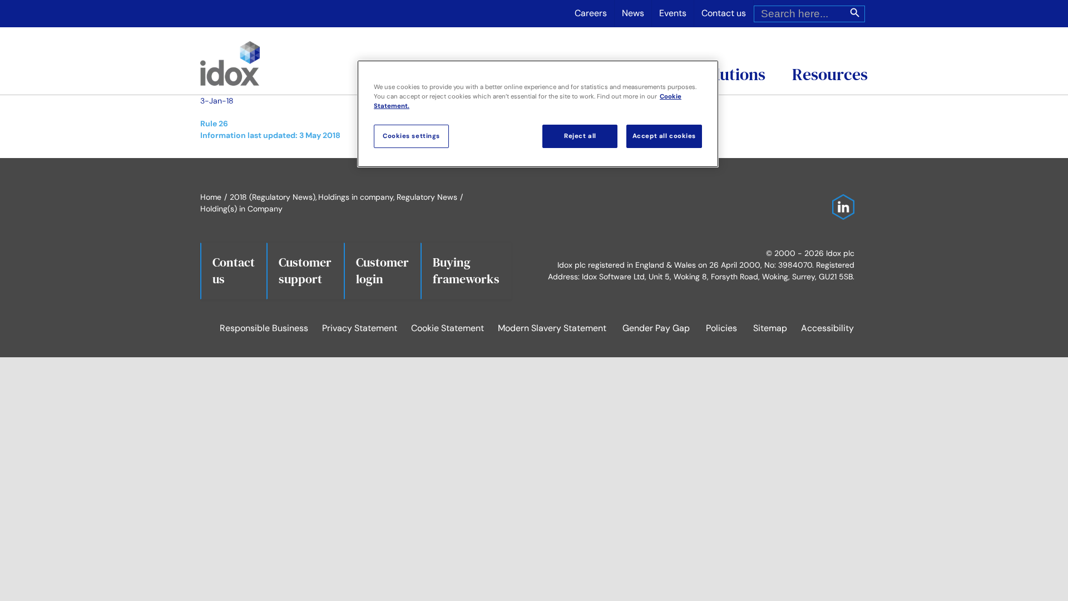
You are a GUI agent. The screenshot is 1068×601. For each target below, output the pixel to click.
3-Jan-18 (217, 101)
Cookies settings (411, 136)
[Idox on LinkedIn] (840, 200)
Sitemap (770, 328)
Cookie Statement (447, 328)
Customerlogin (382, 270)
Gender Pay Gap (656, 328)
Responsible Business (264, 328)
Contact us (233, 270)
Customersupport (305, 270)
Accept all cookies (664, 136)
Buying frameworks (466, 270)
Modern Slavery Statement (552, 328)
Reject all (580, 136)
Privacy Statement (359, 328)
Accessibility (827, 328)
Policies (721, 328)
